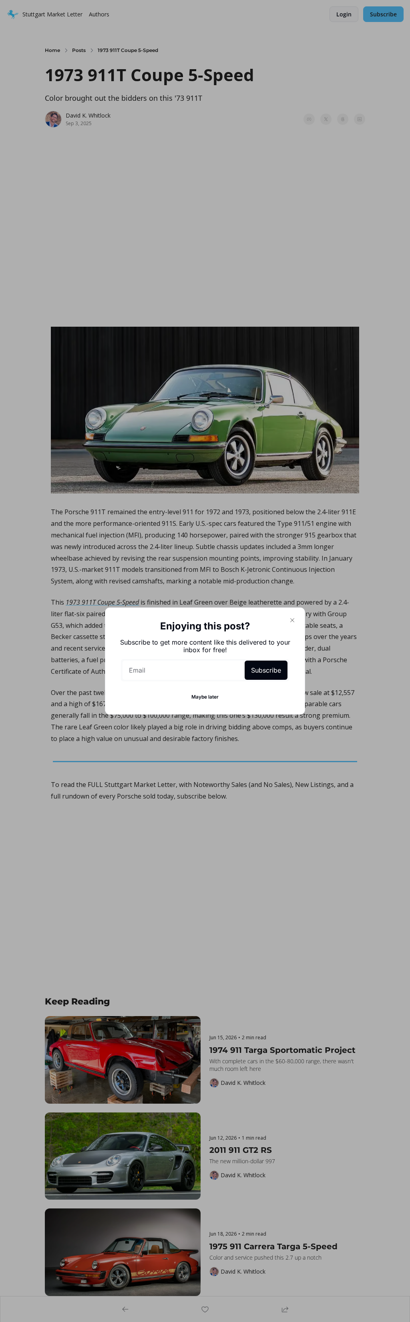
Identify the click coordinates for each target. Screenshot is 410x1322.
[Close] (292, 620)
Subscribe (266, 670)
